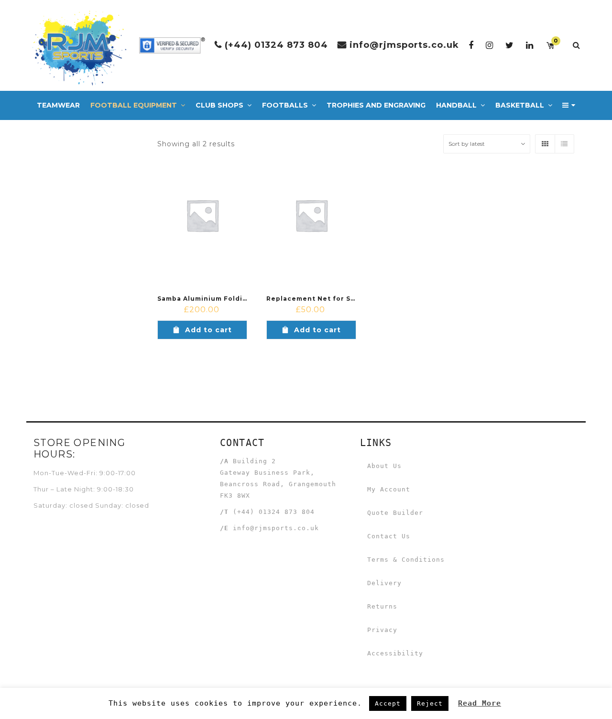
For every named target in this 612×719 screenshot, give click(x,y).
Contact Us (388, 536)
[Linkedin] (530, 45)
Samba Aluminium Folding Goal (214, 298)
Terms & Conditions (406, 559)
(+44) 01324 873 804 (276, 45)
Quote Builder (395, 512)
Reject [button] (430, 703)
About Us (384, 465)
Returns (382, 606)
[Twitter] (509, 45)
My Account (388, 489)
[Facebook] (471, 45)
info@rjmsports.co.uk (404, 45)
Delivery (384, 583)
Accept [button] (388, 703)
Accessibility (395, 653)
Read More (479, 703)
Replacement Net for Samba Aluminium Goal (347, 298)
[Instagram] (489, 45)
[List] (564, 144)
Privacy (382, 629)
